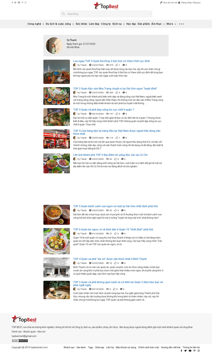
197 (111, 114)
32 (110, 210)
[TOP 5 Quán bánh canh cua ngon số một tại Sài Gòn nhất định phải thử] (56, 214)
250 (111, 92)
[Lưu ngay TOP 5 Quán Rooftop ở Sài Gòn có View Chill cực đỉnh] (56, 71)
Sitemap (99, 347)
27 (110, 234)
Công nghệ (34, 23)
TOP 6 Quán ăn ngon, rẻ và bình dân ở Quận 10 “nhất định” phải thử (113, 229)
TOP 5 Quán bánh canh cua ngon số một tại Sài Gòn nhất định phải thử (115, 206)
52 (110, 159)
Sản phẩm (143, 23)
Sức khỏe (81, 23)
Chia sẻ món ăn (169, 2)
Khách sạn (69, 347)
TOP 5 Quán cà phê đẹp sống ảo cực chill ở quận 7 (103, 109)
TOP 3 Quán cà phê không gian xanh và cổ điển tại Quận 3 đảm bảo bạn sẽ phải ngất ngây (118, 284)
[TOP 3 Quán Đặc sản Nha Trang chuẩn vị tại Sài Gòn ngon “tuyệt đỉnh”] (56, 95)
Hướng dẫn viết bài (170, 347)
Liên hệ (110, 347)
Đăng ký (196, 2)
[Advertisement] (103, 189)
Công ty (106, 23)
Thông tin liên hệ (191, 347)
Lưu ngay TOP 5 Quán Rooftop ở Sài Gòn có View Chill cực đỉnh (111, 61)
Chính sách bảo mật (148, 347)
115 (111, 138)
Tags (90, 347)
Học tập (131, 23)
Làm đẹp (94, 23)
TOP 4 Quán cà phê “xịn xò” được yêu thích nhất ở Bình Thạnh (110, 259)
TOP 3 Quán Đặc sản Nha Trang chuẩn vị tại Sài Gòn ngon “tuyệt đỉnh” (115, 88)
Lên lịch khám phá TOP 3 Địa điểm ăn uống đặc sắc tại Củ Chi (110, 154)
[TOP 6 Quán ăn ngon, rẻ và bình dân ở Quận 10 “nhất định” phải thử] (56, 241)
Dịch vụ (117, 23)
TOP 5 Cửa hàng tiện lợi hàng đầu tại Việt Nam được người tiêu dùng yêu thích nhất (116, 132)
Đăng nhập (186, 2)
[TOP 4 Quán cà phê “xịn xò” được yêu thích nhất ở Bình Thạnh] (56, 267)
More (170, 23)
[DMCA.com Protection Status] (20, 340)
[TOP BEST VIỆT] (106, 6)
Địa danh (81, 347)
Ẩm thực (156, 23)
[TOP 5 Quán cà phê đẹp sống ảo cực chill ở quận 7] (56, 117)
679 (111, 65)
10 (110, 263)
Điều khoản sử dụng (126, 347)
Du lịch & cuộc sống (58, 23)
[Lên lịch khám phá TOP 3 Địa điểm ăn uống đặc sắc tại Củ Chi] (56, 163)
